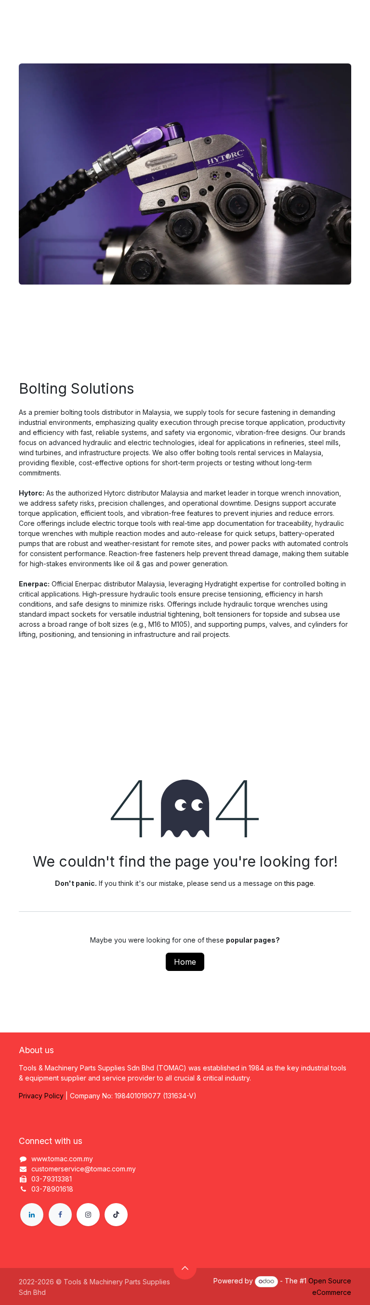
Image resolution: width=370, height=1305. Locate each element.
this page (299, 883)
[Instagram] (88, 1214)
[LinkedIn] (31, 1214)
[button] (185, 1268)
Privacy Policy (41, 1096)
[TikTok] (116, 1214)
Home (185, 962)
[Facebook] (60, 1214)
